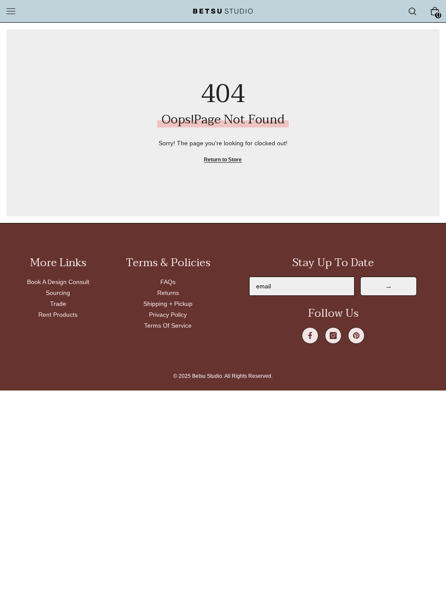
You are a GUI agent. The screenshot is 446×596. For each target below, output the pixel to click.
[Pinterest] (356, 335)
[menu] (11, 11)
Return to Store (223, 160)
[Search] (412, 11)
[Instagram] (333, 335)
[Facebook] (310, 335)
